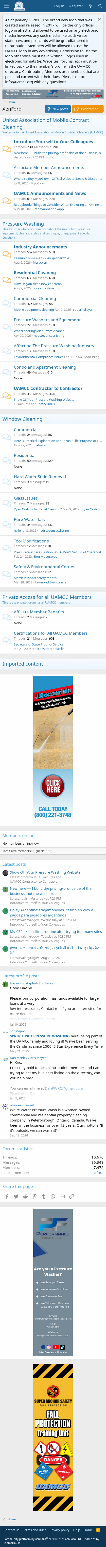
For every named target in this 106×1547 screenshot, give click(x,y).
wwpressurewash (22, 1105)
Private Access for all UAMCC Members (47, 597)
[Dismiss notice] (99, 20)
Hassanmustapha (23, 983)
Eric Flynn (46, 983)
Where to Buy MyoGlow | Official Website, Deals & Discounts (58, 178)
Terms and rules (34, 1530)
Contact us (11, 1530)
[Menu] (7, 6)
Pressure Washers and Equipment (47, 319)
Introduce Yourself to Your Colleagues (53, 141)
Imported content (22, 663)
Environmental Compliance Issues (38, 357)
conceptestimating (46, 288)
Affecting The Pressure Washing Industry (54, 345)
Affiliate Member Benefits (39, 612)
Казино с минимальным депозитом (41, 258)
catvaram (42, 445)
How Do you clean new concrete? (38, 284)
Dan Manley (18, 1058)
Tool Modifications (31, 541)
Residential (24, 455)
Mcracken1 (41, 262)
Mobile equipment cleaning (34, 309)
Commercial (25, 429)
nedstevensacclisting (49, 335)
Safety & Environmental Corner (44, 566)
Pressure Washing (23, 223)
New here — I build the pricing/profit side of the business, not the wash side (50, 891)
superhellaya (82, 309)
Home (88, 1530)
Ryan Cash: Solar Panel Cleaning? (38, 509)
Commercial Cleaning (35, 298)
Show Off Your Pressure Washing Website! (44, 399)
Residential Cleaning (35, 272)
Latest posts (14, 864)
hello (17, 530)
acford (98, 1172)
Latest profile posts (20, 976)
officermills (47, 404)
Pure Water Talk (29, 519)
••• (102, 1024)
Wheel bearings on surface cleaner (39, 331)
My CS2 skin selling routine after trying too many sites (56, 931)
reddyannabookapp (49, 209)
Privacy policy (60, 1530)
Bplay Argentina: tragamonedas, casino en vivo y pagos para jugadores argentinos (51, 912)
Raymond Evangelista (50, 582)
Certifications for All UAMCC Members (51, 633)
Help (76, 1530)
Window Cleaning (22, 419)
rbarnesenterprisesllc (48, 648)
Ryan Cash (89, 509)
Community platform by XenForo (42, 1539)
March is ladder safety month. (35, 578)
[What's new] (90, 6)
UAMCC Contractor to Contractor (48, 388)
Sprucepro (17, 1031)
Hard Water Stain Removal (40, 476)
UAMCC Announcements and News (50, 193)
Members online (18, 835)
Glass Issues (26, 498)
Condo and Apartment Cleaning (45, 367)
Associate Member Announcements (49, 167)
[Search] (100, 6)
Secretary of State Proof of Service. (39, 644)
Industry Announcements (40, 247)
